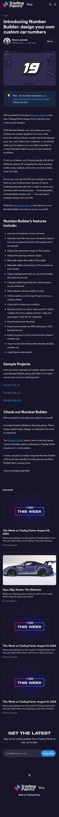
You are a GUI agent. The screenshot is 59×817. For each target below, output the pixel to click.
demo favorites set (22, 205)
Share (50, 41)
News (5, 16)
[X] (29, 775)
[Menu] (55, 4)
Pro (16, 447)
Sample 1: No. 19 (11, 384)
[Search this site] (50, 4)
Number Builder (38, 115)
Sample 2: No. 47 (11, 392)
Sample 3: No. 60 (12, 400)
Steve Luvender (20, 39)
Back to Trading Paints (29, 794)
